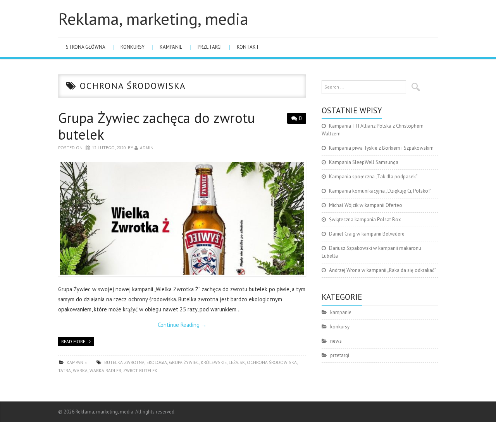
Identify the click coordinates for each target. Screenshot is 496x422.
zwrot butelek (140, 370)
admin (146, 147)
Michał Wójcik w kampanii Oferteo (365, 205)
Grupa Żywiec (184, 362)
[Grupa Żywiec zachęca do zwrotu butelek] (182, 218)
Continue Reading (182, 324)
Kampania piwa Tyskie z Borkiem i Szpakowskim (381, 148)
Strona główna (85, 47)
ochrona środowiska (272, 362)
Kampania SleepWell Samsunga (363, 162)
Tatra (64, 370)
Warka (80, 370)
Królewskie (214, 362)
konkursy (133, 47)
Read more (73, 341)
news (336, 341)
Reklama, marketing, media (153, 18)
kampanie (171, 47)
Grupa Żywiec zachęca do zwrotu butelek (156, 126)
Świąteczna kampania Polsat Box (365, 219)
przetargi (210, 47)
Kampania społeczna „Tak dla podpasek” (373, 176)
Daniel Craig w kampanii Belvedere (367, 234)
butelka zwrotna (124, 362)
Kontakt (248, 47)
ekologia (156, 362)
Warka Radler (105, 370)
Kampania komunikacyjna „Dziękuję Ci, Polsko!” (380, 191)
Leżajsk (237, 362)
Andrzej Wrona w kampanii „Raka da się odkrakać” (382, 270)
